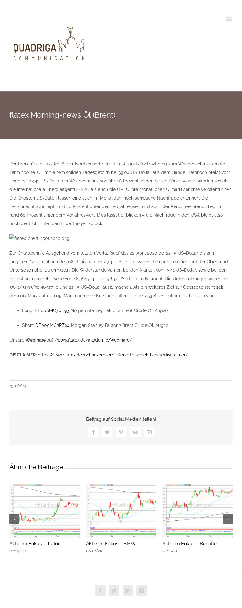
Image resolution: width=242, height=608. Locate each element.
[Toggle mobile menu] (229, 19)
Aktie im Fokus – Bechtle (189, 544)
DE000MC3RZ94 (52, 325)
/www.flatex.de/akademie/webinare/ (93, 340)
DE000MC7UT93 (52, 310)
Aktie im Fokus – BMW (111, 544)
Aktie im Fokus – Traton (35, 544)
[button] (14, 519)
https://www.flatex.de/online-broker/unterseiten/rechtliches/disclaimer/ (113, 354)
